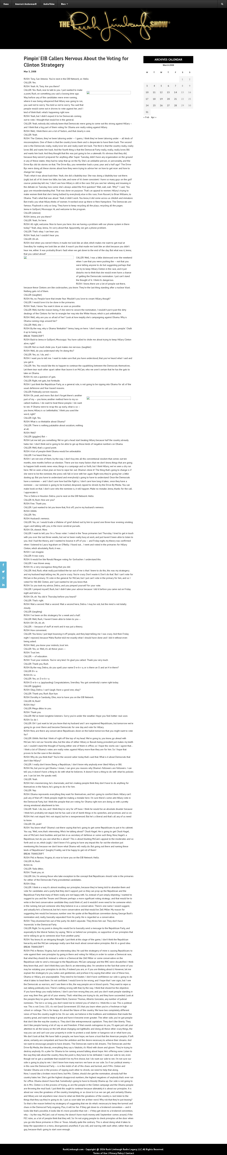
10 (147, 92)
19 (161, 98)
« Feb (146, 117)
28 (175, 105)
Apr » (153, 117)
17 (147, 98)
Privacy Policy (116, 1153)
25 (154, 105)
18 (154, 98)
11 (154, 92)
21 (175, 98)
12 (161, 92)
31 (147, 112)
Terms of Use (100, 1153)
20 (168, 98)
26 (161, 105)
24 (147, 105)
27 (168, 105)
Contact (129, 1153)
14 (175, 92)
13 (168, 92)
